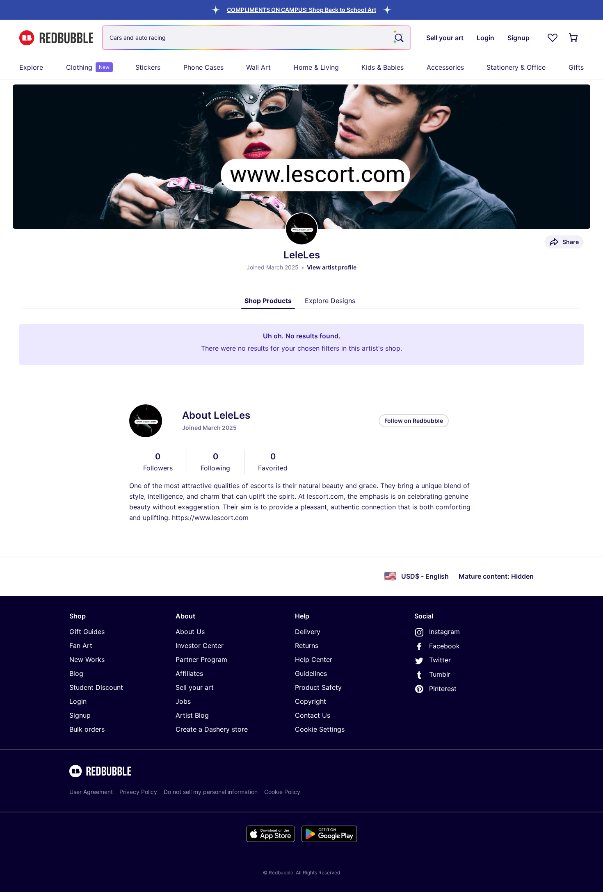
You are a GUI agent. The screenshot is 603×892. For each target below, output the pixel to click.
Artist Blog (192, 715)
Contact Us (312, 715)
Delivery (307, 631)
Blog (76, 673)
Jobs (183, 701)
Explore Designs (330, 301)
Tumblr (439, 674)
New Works (87, 659)
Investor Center (200, 645)
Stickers (147, 67)
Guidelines (311, 673)
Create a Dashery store (212, 729)
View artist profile (331, 267)
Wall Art (258, 67)
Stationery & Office (516, 67)
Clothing (88, 67)
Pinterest (443, 688)
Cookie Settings (320, 729)
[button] (301, 9)
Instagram (444, 631)
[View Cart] (574, 38)
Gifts (576, 67)
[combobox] (256, 37)
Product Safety (318, 687)
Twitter (440, 660)
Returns (306, 645)
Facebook (444, 646)
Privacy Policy (138, 791)
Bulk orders (87, 729)
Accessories (445, 67)
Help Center (313, 659)
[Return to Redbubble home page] (56, 38)
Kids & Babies (382, 67)
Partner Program (201, 659)
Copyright (310, 701)
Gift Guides (87, 631)
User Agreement (91, 791)
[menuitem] (31, 67)
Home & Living (316, 67)
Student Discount (96, 687)
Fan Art (80, 645)
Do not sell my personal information (211, 791)
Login (78, 701)
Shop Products (268, 301)
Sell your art (195, 687)
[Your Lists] (552, 38)
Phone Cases (203, 67)
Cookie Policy (282, 791)
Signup (80, 715)
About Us (190, 631)
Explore (31, 67)
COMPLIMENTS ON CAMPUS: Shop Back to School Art (301, 9)
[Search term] (398, 38)
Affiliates (189, 673)
